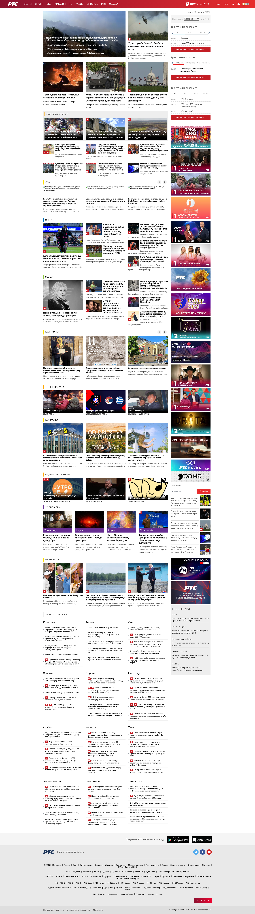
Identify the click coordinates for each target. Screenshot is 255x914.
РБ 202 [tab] (206, 93)
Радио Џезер (201, 887)
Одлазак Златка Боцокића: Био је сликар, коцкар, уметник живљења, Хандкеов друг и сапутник (105, 201)
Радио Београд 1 (63, 887)
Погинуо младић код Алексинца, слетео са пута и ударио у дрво (60, 698)
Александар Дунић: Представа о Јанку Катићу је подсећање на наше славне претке (103, 805)
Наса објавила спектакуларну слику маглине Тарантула (118, 538)
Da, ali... (175, 614)
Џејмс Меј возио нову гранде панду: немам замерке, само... (148, 804)
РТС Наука (99, 883)
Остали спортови (166, 871)
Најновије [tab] (176, 485)
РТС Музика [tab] (202, 63)
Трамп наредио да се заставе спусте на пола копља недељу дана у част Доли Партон (147, 97)
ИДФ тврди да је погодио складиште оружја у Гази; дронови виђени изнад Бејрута (147, 660)
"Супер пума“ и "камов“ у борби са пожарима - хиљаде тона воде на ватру (145, 46)
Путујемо (108, 876)
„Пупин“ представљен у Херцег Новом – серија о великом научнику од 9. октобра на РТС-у (112, 306)
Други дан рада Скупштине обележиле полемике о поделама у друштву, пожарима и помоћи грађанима (154, 147)
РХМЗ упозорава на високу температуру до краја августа (101, 698)
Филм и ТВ (146, 876)
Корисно (51, 419)
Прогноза (177, 19)
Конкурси (139, 894)
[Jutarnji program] (191, 208)
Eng (226, 4)
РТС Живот (125, 883)
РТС (103, 4)
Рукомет (116, 871)
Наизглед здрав (131, 878)
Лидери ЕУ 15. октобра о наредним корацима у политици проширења (145, 652)
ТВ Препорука (54, 387)
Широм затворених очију (140, 498)
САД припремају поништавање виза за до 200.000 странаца (147, 635)
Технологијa (135, 781)
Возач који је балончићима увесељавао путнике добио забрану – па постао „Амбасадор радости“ (61, 821)
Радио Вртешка (186, 887)
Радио (79, 4)
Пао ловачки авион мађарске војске (103, 628)
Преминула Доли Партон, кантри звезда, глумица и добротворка (60, 314)
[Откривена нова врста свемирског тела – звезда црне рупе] (89, 522)
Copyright (60, 910)
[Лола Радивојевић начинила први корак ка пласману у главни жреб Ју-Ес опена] (133, 261)
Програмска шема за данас (190, 49)
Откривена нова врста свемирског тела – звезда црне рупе (88, 538)
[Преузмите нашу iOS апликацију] (202, 839)
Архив (127, 889)
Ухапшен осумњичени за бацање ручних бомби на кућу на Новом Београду (153, 165)
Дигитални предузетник (183, 876)
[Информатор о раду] (191, 592)
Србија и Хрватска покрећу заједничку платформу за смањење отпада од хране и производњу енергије (106, 680)
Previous (172, 32)
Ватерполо (127, 871)
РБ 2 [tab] (186, 93)
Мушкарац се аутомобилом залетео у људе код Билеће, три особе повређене (104, 658)
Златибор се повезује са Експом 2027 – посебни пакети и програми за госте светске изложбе (146, 457)
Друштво (91, 673)
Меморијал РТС (183, 871)
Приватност (48, 910)
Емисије (92, 4)
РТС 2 (70, 883)
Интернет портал (154, 894)
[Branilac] (191, 160)
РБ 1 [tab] (176, 93)
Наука (156, 876)
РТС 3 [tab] (202, 32)
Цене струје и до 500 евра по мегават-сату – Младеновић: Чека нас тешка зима (147, 698)
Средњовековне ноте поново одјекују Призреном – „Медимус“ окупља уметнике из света (104, 370)
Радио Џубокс (169, 887)
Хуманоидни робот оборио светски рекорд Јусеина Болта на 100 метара (147, 797)
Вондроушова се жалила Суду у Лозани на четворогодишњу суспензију (146, 771)
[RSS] (238, 4)
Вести (28, 4)
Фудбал (47, 727)
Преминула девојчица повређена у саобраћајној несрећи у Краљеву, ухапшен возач (68, 147)
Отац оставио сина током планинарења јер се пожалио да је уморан (63, 813)
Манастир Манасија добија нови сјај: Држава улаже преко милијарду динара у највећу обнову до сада (61, 370)
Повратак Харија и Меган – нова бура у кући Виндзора (63, 596)
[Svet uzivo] (191, 232)
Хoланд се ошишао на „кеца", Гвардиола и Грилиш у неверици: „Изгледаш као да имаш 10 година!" (102, 822)
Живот (59, 876)
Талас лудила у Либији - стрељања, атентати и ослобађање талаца (61, 96)
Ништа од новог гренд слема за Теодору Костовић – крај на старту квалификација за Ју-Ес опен (145, 744)
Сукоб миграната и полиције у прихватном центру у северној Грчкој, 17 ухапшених (105, 642)
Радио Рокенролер (151, 887)
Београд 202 (116, 887)
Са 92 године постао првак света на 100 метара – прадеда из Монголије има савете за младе (114, 286)
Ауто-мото (150, 871)
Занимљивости (52, 781)
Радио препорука (57, 474)
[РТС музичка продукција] (191, 569)
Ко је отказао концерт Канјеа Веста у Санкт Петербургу (150, 299)
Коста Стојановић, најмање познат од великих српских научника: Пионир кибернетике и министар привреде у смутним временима (60, 202)
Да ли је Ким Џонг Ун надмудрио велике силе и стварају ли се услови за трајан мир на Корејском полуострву (147, 597)
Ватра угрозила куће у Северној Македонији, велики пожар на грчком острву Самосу (103, 634)
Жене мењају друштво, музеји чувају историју (60, 495)
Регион (90, 622)
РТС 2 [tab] (190, 32)
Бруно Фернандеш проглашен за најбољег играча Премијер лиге (60, 742)
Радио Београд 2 (81, 887)
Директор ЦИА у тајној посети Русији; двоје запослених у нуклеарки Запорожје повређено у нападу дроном (68, 166)
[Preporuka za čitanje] (191, 447)
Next (209, 32)
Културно (52, 331)
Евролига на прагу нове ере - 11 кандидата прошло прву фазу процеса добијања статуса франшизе (154, 244)
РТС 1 (62, 883)
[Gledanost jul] (191, 279)
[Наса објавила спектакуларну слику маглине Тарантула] (121, 522)
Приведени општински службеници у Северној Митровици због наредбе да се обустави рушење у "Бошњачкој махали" (62, 661)
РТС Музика (177, 883)
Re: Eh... (175, 664)
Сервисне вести (177, 865)
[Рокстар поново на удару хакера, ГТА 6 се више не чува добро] (57, 522)
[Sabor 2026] (191, 304)
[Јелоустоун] (191, 375)
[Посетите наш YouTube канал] (209, 852)
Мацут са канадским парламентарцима (61, 654)
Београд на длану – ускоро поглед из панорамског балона (62, 806)
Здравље (134, 876)
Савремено (53, 507)
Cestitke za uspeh (179, 651)
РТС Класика (138, 883)
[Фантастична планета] (191, 184)
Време (165, 865)
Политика (49, 622)
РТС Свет (88, 883)
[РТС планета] (197, 4)
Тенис (131, 727)
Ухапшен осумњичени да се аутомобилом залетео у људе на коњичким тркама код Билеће (105, 650)
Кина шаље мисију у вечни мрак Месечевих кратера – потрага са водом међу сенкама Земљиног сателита (146, 789)
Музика (84, 876)
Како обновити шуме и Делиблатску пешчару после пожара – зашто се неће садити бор (147, 134)
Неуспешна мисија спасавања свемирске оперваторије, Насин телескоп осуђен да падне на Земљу (147, 819)
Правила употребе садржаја (79, 910)
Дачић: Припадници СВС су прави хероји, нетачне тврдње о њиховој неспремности (105, 714)
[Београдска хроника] (191, 255)
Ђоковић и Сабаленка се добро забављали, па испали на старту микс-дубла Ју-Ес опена (113, 230)
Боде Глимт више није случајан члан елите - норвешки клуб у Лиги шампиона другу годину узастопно (63, 734)
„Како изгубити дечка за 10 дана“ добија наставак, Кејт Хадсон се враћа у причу (153, 313)
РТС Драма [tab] (179, 63)
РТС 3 (78, 883)
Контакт (102, 894)
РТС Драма (112, 883)
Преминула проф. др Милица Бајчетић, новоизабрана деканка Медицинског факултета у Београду (104, 706)
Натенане (52, 559)
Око (47, 181)
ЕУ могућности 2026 (127, 867)
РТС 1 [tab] (179, 32)
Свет (131, 622)
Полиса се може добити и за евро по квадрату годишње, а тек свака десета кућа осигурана (148, 716)
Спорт (39, 4)
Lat (218, 4)
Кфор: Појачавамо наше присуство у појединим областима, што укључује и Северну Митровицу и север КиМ (105, 97)
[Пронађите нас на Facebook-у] (202, 852)
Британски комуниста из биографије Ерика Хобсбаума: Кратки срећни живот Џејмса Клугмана (147, 201)
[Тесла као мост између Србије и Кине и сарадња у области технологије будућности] (153, 522)
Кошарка (91, 727)
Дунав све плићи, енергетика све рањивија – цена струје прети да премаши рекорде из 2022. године (105, 134)
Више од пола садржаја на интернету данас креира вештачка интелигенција (146, 811)
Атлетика (139, 871)
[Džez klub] (191, 328)
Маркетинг (113, 894)
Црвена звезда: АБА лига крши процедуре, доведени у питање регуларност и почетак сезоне (102, 753)
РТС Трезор (164, 883)
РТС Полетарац (193, 883)
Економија (134, 673)
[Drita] (191, 423)
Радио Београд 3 (99, 887)
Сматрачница (193, 865)
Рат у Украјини (152, 865)
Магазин (60, 4)
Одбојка (105, 871)
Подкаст (206, 865)
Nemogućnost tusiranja (182, 639)
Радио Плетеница (132, 887)
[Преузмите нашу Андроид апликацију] (178, 839)
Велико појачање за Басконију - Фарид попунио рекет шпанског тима (103, 761)
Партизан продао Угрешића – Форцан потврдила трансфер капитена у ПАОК (114, 249)
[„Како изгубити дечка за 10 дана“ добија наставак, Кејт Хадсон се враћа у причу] (133, 316)
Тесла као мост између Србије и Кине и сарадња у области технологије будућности (153, 539)
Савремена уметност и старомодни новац (147, 368)
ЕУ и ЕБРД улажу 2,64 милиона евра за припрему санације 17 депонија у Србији (147, 706)
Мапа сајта (203, 900)
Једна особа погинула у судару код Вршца (63, 692)
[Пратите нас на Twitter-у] (196, 852)
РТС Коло (151, 883)
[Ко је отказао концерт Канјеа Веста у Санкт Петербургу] (133, 302)
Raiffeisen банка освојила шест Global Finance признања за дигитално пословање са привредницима (62, 457)
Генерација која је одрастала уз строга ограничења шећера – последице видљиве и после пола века (154, 284)
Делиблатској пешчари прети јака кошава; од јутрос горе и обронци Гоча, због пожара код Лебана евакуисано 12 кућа (82, 39)
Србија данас (86, 865)
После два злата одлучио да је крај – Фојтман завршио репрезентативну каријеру (105, 770)
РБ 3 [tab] (195, 93)
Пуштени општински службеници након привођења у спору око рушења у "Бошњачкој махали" (62, 639)
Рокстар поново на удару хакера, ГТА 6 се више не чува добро (56, 538)
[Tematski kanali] (191, 471)
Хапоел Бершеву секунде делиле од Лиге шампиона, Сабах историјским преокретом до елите (62, 258)
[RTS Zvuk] (191, 352)
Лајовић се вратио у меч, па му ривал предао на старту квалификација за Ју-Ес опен (147, 753)
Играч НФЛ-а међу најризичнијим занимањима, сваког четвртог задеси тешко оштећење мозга (63, 134)
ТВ (70, 4)
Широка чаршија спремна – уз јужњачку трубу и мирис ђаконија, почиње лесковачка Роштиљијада (63, 798)
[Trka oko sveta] (191, 137)
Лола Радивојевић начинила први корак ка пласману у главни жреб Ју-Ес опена (154, 259)
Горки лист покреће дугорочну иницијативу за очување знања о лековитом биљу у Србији (105, 457)
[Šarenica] (191, 399)
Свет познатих (94, 781)
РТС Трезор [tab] (190, 63)
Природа (166, 876)
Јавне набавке (126, 894)
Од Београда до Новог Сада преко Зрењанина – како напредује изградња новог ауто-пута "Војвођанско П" (146, 680)
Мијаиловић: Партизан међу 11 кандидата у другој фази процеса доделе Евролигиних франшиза (105, 734)
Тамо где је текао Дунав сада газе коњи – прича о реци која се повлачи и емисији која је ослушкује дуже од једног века (105, 597)
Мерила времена (135, 865)
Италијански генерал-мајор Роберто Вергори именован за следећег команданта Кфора (60, 647)
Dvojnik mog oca (179, 627)
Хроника (48, 673)
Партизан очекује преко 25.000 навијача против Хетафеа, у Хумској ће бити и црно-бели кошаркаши (153, 227)
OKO (48, 4)
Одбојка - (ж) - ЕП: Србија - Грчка (101, 410)
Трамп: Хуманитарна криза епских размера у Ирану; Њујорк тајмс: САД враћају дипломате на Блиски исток (110, 166)
